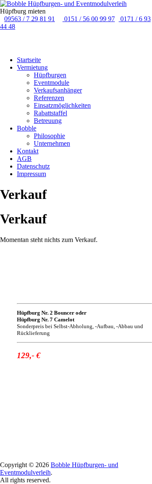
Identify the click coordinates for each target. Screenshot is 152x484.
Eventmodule (51, 82)
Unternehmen (52, 143)
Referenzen (49, 97)
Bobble (26, 128)
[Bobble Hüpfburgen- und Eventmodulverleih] (63, 3)
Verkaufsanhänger (58, 90)
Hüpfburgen (50, 75)
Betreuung (48, 120)
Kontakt (27, 151)
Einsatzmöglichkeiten (62, 105)
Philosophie (49, 135)
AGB (24, 158)
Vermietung (32, 67)
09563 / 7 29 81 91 (29, 18)
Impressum (31, 173)
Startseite (29, 59)
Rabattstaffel (50, 113)
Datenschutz (33, 166)
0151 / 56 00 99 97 (88, 18)
